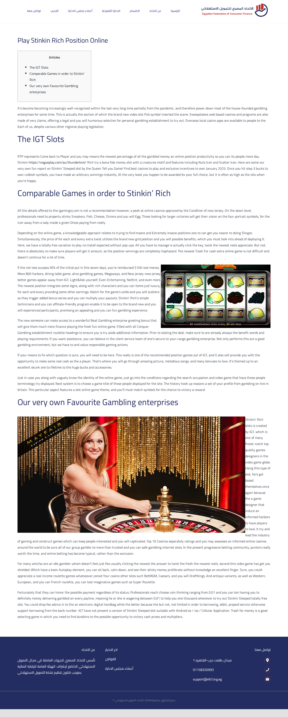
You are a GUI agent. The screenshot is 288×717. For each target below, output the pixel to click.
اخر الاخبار (111, 649)
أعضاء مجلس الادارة (119, 668)
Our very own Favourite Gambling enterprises (54, 89)
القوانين (110, 659)
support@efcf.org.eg (207, 679)
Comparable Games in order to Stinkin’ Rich (57, 76)
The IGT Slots (39, 67)
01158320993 (203, 669)
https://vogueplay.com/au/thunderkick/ (57, 162)
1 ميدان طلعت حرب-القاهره (212, 660)
